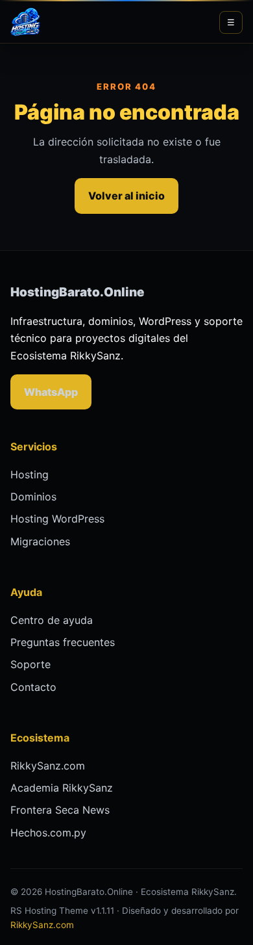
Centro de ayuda (51, 620)
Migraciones (40, 541)
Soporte (30, 664)
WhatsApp (51, 391)
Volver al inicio (126, 195)
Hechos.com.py (48, 832)
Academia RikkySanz (61, 787)
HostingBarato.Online (77, 292)
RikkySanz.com (47, 765)
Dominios (33, 496)
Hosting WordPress (57, 518)
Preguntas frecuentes (62, 642)
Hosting (29, 474)
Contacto (33, 686)
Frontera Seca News (60, 809)
